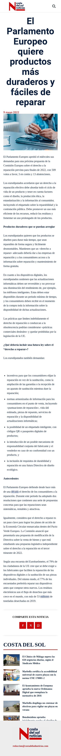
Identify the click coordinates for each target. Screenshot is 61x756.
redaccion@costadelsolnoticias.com (30, 746)
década (15, 491)
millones (44, 596)
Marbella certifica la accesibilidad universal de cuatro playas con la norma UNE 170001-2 (39, 674)
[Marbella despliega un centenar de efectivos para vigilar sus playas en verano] (11, 706)
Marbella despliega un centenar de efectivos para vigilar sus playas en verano (40, 706)
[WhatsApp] (38, 625)
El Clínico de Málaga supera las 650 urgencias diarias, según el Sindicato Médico (38, 660)
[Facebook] (22, 625)
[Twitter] (30, 625)
